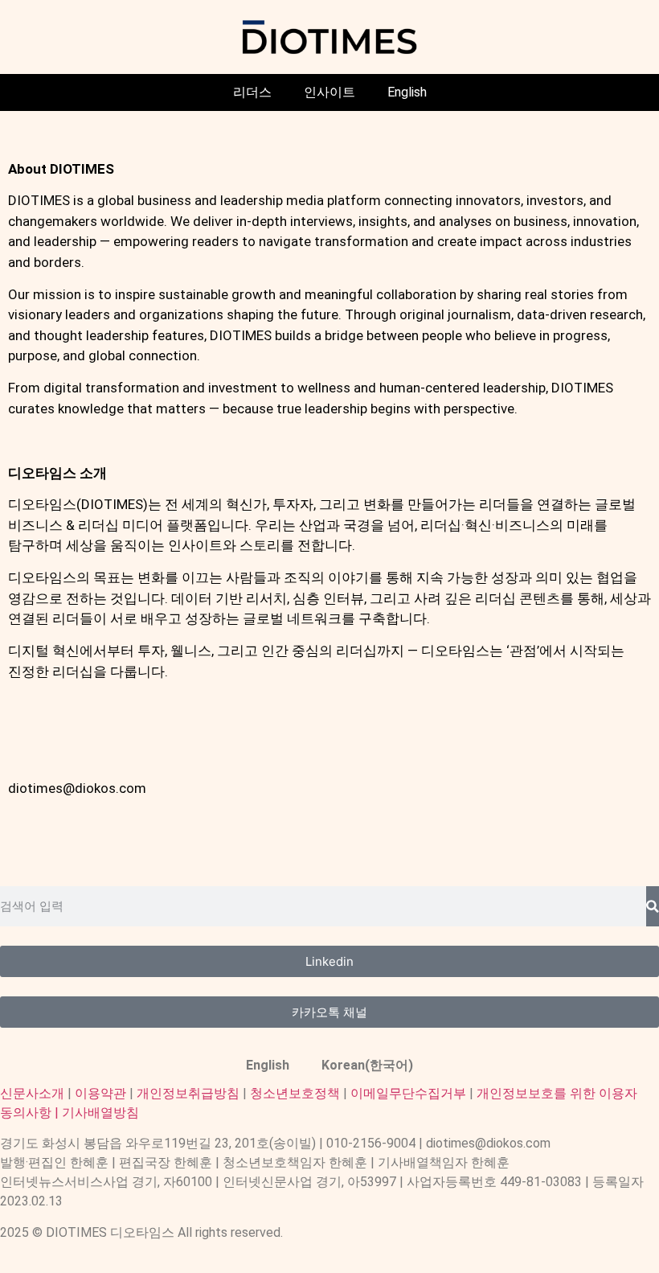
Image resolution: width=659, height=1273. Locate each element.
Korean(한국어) (367, 1065)
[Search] (652, 906)
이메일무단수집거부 (408, 1093)
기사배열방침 (100, 1112)
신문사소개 (32, 1093)
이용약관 (100, 1093)
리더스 (252, 92)
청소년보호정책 (295, 1093)
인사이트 (329, 92)
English (407, 92)
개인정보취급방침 (188, 1093)
